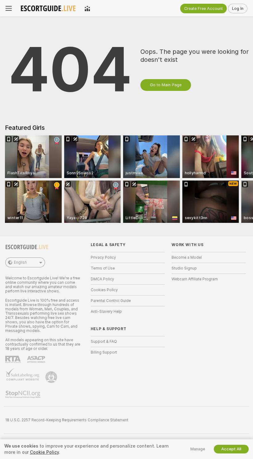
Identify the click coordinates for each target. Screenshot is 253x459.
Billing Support (104, 352)
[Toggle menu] (8, 8)
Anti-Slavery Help (106, 311)
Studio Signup (184, 268)
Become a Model (187, 257)
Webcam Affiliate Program (195, 279)
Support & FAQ (104, 341)
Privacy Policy (103, 257)
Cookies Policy (104, 290)
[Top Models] (87, 8)
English (20, 262)
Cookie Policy (44, 452)
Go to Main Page (165, 85)
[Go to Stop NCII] (23, 394)
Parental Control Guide (111, 301)
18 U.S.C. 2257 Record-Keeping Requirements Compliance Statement (66, 420)
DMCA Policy (102, 279)
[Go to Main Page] (48, 8)
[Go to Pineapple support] (51, 377)
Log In (237, 8)
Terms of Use (103, 268)
